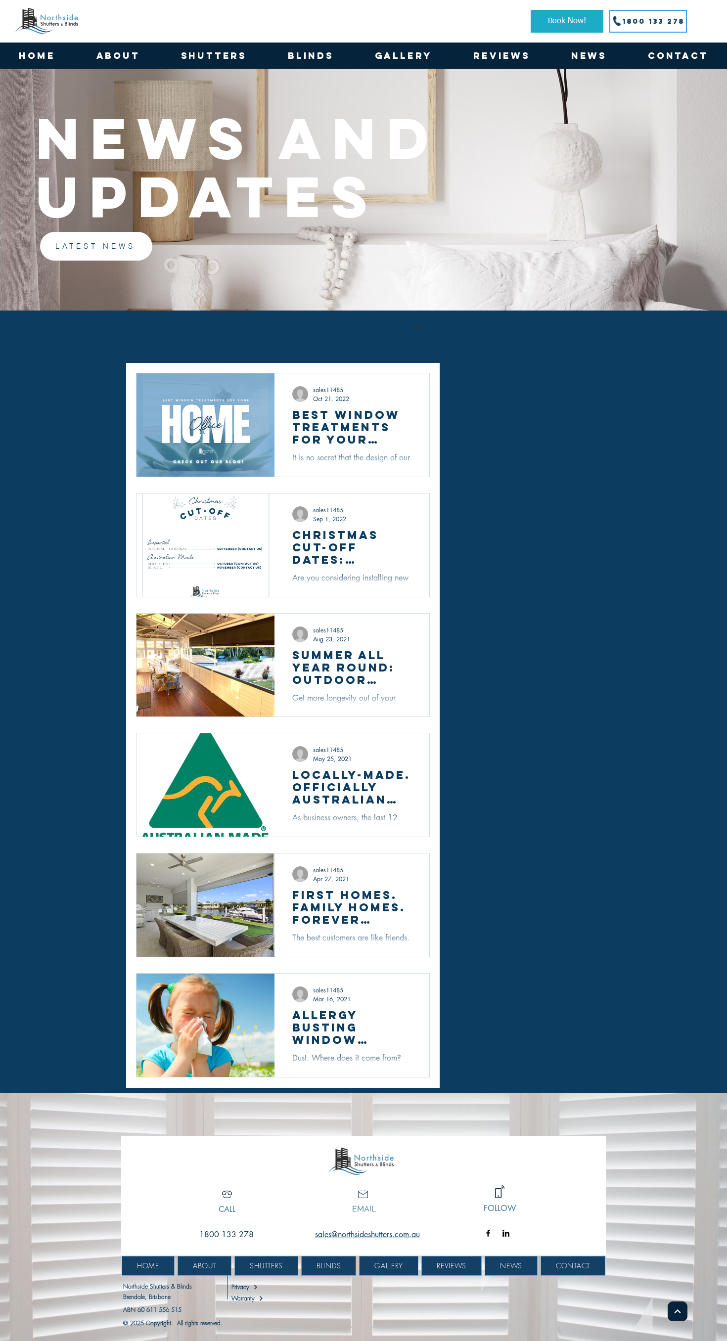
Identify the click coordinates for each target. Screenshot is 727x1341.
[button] (213, 55)
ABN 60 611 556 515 (152, 1309)
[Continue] (677, 1311)
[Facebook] (488, 1233)
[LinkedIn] (506, 1233)
